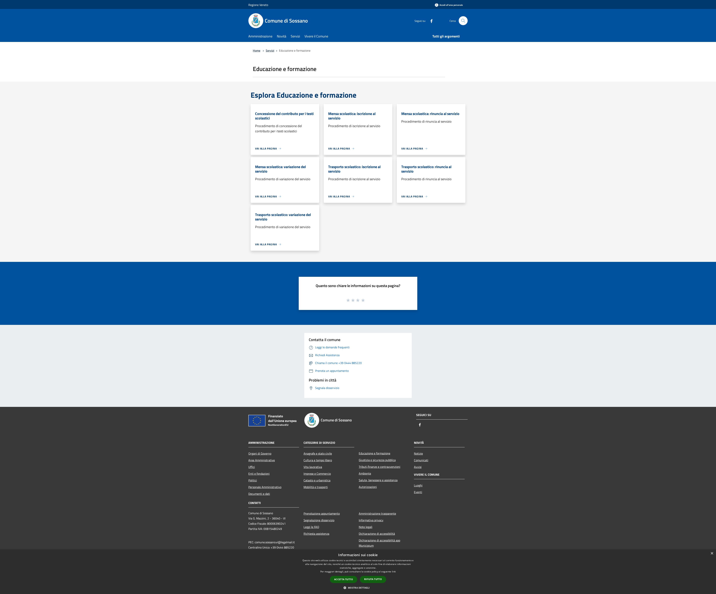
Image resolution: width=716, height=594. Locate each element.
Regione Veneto (258, 5)
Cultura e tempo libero (318, 460)
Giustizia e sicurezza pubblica (377, 460)
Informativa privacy (371, 520)
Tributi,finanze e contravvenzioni (379, 466)
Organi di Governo (259, 453)
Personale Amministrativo (264, 487)
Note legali (365, 527)
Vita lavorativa (313, 467)
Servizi (270, 50)
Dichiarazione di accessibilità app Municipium (379, 543)
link (394, 571)
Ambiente (365, 473)
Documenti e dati (259, 493)
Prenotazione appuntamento (322, 513)
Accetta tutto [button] (343, 579)
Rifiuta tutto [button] (373, 579)
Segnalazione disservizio (319, 520)
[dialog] (358, 571)
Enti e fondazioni (259, 473)
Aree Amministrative (261, 460)
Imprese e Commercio (317, 473)
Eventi (418, 492)
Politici (252, 480)
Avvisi (418, 467)
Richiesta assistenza (316, 533)
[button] (358, 588)
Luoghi (418, 485)
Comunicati (421, 460)
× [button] (711, 553)
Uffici (251, 467)
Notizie (418, 453)
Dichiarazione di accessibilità (377, 533)
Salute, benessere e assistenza (378, 480)
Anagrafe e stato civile (318, 453)
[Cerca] (463, 20)
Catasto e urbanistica (317, 480)
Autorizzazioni (368, 487)
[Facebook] (430, 20)
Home (256, 50)
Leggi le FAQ (311, 527)
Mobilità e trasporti (316, 487)
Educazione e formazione (374, 453)
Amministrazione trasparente (377, 513)
